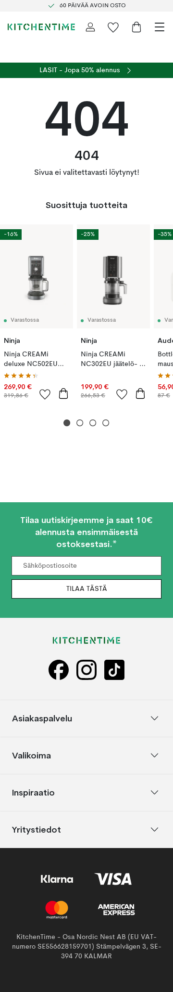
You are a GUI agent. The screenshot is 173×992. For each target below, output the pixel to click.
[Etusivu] (41, 27)
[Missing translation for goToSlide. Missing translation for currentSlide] (67, 423)
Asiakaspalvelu (42, 718)
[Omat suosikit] (113, 27)
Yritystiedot (36, 829)
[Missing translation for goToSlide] (80, 423)
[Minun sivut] (90, 27)
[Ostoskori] (136, 27)
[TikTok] (114, 670)
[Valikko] (159, 27)
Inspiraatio (33, 792)
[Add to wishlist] (45, 394)
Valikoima (31, 755)
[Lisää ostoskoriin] (63, 393)
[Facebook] (59, 670)
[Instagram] (86, 670)
